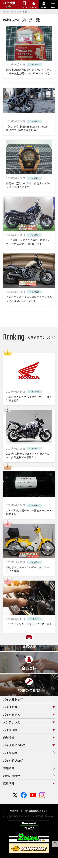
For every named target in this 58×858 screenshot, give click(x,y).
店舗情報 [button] (8, 738)
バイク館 (7, 11)
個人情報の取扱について (36, 810)
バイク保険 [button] (10, 730)
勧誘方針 (14, 810)
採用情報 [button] (8, 783)
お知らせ (8, 768)
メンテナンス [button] (11, 722)
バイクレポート (13, 753)
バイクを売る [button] (11, 715)
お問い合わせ (11, 776)
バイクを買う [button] (11, 707)
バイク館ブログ (20, 11)
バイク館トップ (13, 699)
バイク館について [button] (14, 745)
